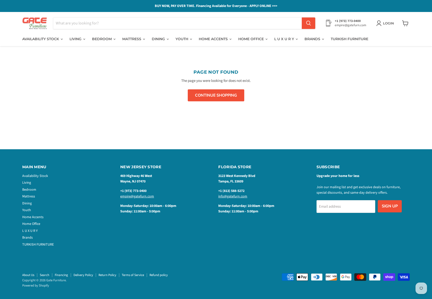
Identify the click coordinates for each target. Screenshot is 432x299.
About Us (28, 275)
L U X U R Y (284, 39)
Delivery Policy (83, 275)
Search (44, 275)
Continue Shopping (216, 95)
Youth (182, 39)
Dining (159, 39)
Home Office (251, 39)
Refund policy (159, 275)
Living (76, 39)
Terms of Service (133, 275)
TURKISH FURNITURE (349, 39)
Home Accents (214, 39)
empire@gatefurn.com (137, 196)
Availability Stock (41, 39)
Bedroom (102, 39)
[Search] (308, 23)
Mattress (132, 39)
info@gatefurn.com (232, 196)
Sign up (390, 206)
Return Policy (107, 275)
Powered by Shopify (35, 285)
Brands (312, 39)
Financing (61, 275)
